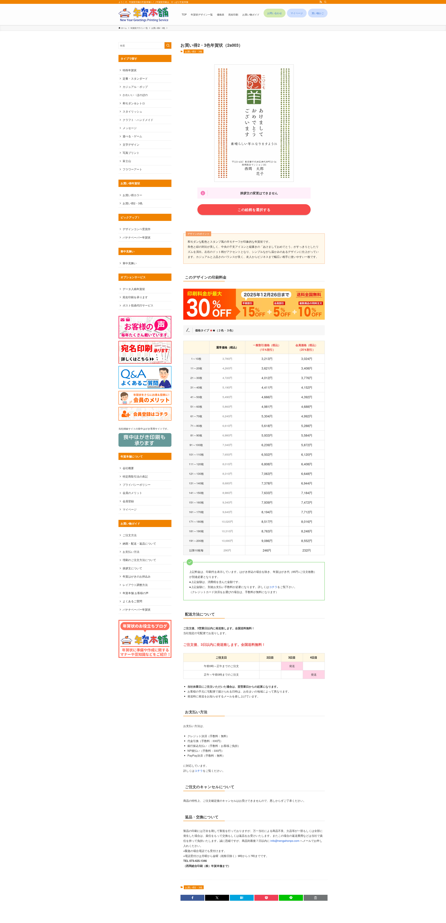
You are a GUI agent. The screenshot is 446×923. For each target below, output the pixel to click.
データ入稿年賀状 (134, 289)
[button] (192, 898)
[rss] (320, 2)
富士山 (127, 161)
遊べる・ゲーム (132, 136)
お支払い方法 (131, 552)
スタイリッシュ (132, 111)
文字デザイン (131, 145)
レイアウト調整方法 (135, 585)
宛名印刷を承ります (135, 297)
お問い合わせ (274, 13)
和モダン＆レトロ (134, 103)
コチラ (273, 587)
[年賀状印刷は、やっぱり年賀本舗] (143, 14)
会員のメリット (132, 493)
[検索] (325, 2)
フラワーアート (132, 169)
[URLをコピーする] (316, 898)
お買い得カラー (132, 195)
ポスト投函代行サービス (138, 305)
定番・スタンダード (135, 78)
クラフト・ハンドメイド (138, 120)
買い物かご (318, 13)
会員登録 (128, 501)
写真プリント (131, 153)
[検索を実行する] (167, 45)
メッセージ (130, 128)
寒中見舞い (130, 263)
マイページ (297, 13)
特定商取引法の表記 (135, 476)
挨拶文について (132, 568)
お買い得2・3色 (193, 51)
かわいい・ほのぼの (135, 95)
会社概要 (128, 468)
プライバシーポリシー (137, 485)
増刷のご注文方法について (139, 560)
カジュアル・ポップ (135, 87)
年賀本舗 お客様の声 (135, 593)
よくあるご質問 (132, 601)
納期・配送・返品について (139, 543)
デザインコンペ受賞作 (137, 229)
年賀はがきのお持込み (137, 576)
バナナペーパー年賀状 (137, 237)
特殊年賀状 (130, 70)
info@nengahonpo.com (284, 841)
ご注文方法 (130, 535)
